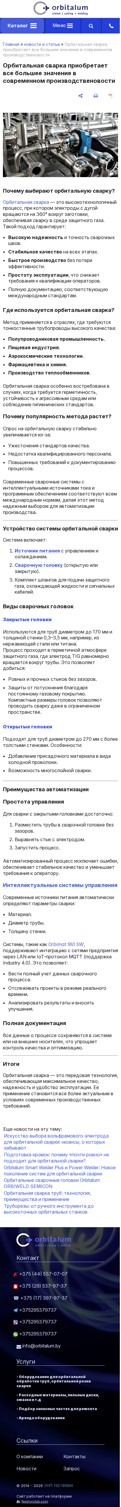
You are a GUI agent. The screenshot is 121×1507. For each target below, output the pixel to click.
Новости (26, 1468)
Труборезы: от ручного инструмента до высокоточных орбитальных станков (49, 1209)
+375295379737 (37, 1310)
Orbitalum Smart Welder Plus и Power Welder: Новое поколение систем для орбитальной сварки (60, 1171)
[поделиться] (80, 95)
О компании (29, 1456)
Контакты (74, 1456)
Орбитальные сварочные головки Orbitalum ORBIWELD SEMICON (52, 1183)
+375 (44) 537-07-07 (43, 1274)
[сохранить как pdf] (111, 95)
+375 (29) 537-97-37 (42, 1286)
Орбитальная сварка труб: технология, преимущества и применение (47, 1196)
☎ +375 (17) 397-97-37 (40, 1298)
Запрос (71, 1468)
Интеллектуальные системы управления (60, 885)
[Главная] (60, 13)
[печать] (96, 95)
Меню (60, 25)
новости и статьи (42, 44)
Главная (11, 44)
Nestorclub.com (34, 1501)
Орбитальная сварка (26, 202)
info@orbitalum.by (41, 1346)
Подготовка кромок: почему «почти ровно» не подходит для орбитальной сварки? (56, 1158)
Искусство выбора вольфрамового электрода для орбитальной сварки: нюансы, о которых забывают (56, 1142)
